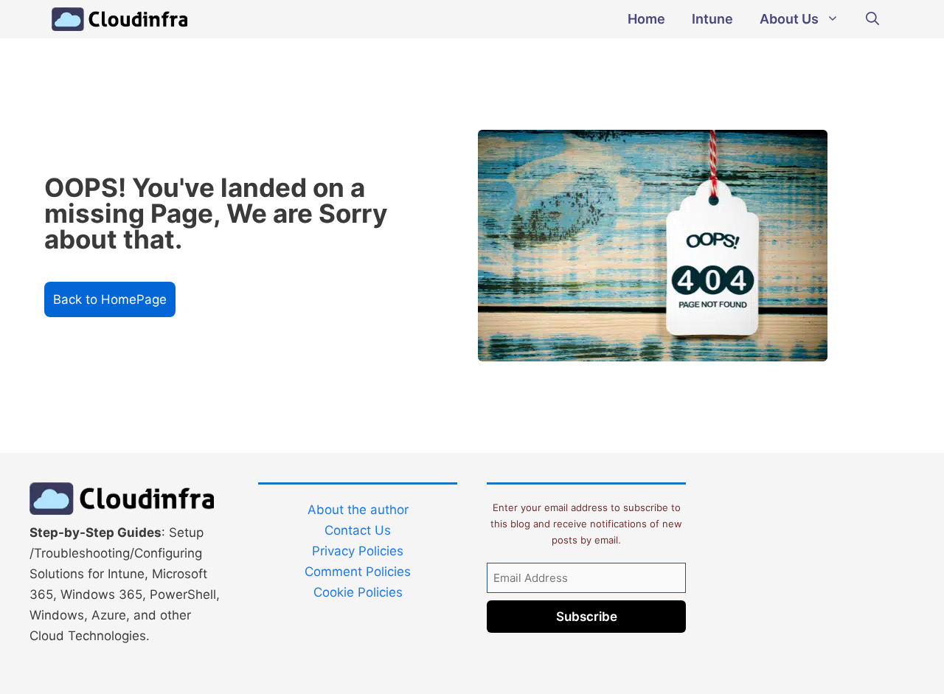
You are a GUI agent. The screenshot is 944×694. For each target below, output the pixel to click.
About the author (358, 509)
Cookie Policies (358, 592)
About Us (789, 19)
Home (646, 19)
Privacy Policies (357, 551)
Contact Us (357, 530)
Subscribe (586, 616)
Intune (712, 19)
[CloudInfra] (119, 19)
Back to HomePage (110, 299)
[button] (872, 19)
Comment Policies (358, 571)
